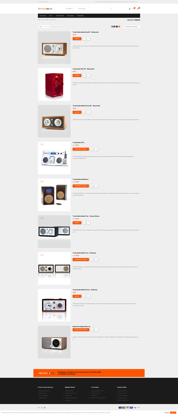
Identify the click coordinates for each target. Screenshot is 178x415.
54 (47, 26)
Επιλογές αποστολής (122, 393)
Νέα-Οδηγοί (94, 395)
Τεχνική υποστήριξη (121, 397)
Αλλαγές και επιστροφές (122, 395)
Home (39, 19)
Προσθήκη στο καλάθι (81, 149)
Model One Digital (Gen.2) (81, 326)
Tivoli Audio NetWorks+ (81, 179)
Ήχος (43, 19)
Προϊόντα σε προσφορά (70, 393)
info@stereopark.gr (45, 1)
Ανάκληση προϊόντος (122, 390)
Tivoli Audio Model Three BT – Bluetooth (86, 106)
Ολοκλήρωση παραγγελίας (71, 397)
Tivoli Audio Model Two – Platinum (84, 253)
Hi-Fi (47, 19)
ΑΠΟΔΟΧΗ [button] (173, 412)
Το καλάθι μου (68, 395)
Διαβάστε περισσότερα (81, 329)
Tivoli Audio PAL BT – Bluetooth (83, 69)
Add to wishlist (88, 38)
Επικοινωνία (68, 400)
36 (45, 26)
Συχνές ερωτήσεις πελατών (97, 390)
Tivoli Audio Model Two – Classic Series (86, 216)
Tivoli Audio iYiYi (78, 142)
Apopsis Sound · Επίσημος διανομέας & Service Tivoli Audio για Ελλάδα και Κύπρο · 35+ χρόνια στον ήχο (116, 1)
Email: (39, 1)
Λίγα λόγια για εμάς (69, 390)
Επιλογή (77, 38)
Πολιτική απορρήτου (96, 393)
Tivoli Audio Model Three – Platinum (85, 290)
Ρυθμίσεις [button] (167, 412)
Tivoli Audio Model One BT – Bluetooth (86, 32)
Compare (84, 38)
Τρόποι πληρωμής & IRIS (123, 400)
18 (43, 26)
